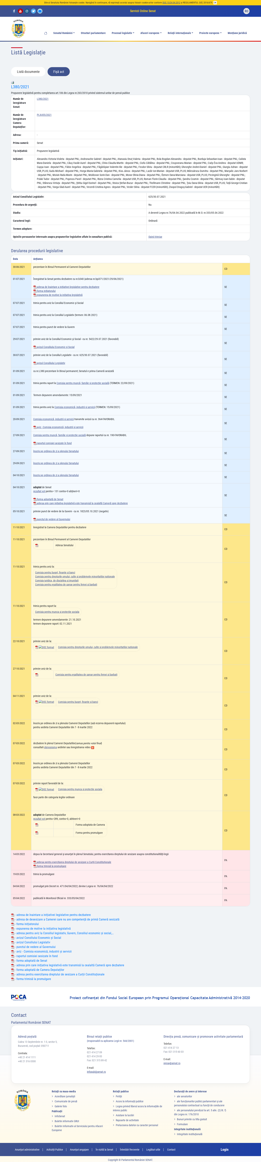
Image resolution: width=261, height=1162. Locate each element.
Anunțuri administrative (27, 1149)
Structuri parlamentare (93, 33)
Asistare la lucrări (125, 1115)
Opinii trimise (155, 236)
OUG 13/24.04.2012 (171, 2)
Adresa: (17, 134)
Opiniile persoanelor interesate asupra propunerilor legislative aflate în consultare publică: (62, 236)
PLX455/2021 (44, 114)
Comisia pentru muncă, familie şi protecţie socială (83, 383)
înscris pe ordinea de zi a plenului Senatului (56, 451)
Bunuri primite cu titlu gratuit (192, 1119)
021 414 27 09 (94, 1052)
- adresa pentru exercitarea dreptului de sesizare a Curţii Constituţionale (59, 974)
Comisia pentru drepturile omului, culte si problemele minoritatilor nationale (75, 576)
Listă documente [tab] (28, 72)
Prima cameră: (21, 142)
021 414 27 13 (171, 1047)
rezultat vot (39, 491)
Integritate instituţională (189, 1134)
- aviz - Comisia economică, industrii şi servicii (43, 951)
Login (225, 1150)
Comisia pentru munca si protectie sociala (57, 611)
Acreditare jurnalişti (65, 1096)
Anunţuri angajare (79, 1149)
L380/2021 (20, 87)
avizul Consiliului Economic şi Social (55, 347)
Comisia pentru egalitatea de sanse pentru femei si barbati (66, 584)
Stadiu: (17, 212)
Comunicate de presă (66, 1101)
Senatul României (63, 33)
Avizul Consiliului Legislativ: (28, 196)
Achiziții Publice (54, 1149)
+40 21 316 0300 (27, 1061)
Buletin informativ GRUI (67, 1121)
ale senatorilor (184, 1096)
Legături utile (153, 1149)
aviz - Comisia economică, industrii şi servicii (59, 427)
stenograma (50, 747)
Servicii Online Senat (143, 11)
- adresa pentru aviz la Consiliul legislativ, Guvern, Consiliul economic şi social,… (63, 933)
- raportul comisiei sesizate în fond (36, 956)
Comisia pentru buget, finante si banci (55, 572)
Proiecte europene (209, 33)
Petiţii (119, 1096)
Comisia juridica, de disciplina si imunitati (57, 580)
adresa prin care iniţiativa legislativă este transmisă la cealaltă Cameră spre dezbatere (82, 503)
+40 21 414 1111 (27, 1057)
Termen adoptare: (22, 228)
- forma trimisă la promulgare (32, 979)
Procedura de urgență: (25, 204)
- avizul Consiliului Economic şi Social (37, 938)
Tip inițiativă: (20, 150)
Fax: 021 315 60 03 (174, 1051)
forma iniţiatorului (46, 290)
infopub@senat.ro (96, 1071)
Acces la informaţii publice (129, 1101)
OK (215, 2)
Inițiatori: (18, 158)
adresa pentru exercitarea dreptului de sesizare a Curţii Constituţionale (73, 862)
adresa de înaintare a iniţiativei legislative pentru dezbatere (67, 286)
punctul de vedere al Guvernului (53, 519)
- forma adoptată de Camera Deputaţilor (39, 970)
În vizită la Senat (104, 1149)
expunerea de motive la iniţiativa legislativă (59, 294)
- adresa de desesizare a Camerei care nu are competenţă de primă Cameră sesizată (66, 919)
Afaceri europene (149, 33)
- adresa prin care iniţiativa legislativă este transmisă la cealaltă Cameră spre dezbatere (69, 965)
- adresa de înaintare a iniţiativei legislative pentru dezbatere (52, 915)
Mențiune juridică (237, 33)
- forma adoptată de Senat (30, 960)
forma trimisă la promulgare (51, 866)
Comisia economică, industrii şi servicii (74, 407)
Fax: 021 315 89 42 (97, 1060)
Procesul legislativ (122, 33)
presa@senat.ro (172, 1063)
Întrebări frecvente (129, 1149)
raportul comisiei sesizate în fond (54, 443)
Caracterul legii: (22, 220)
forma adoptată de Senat (49, 499)
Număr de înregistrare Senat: (19, 102)
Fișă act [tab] (58, 72)
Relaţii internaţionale (179, 33)
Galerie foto (61, 1106)
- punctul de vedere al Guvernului (35, 947)
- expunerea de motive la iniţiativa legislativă (42, 928)
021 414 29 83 (94, 1056)
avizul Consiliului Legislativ (50, 363)
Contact (171, 1149)
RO (246, 11)
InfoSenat (60, 1116)
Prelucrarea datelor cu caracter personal (137, 1125)
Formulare (182, 1124)
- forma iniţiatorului (26, 924)
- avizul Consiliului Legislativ (32, 942)
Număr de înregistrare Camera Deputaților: (19, 120)
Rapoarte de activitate (127, 1120)
